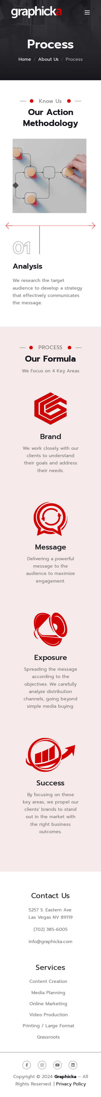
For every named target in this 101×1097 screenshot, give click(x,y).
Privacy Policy (71, 1084)
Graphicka (65, 1076)
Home (25, 59)
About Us (48, 59)
